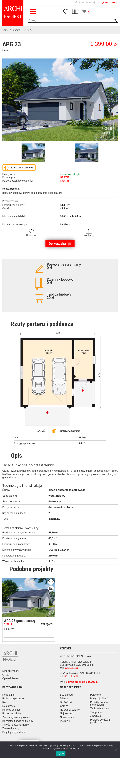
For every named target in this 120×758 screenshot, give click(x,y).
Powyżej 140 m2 (99, 698)
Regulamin (8, 694)
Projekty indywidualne (14, 732)
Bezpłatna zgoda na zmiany (17, 721)
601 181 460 (110, 3)
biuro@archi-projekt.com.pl (82, 682)
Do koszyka (57, 243)
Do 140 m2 (66, 702)
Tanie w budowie (99, 708)
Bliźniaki (65, 698)
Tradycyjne (96, 712)
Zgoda (61, 753)
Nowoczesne (67, 717)
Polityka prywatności (13, 698)
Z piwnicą (95, 716)
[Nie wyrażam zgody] (116, 749)
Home (5, 30)
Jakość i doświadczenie (15, 724)
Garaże (16, 30)
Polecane (95, 694)
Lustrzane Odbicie (22, 167)
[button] (115, 21)
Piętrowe (65, 721)
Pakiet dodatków (11, 713)
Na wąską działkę (70, 709)
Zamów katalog (10, 728)
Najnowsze (66, 713)
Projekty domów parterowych (99, 703)
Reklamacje (9, 706)
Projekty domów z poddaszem (100, 721)
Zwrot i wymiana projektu (16, 717)
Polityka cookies (11, 709)
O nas (5, 674)
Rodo (5, 702)
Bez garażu (66, 694)
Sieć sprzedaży (10, 671)
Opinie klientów (11, 678)
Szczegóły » (47, 624)
